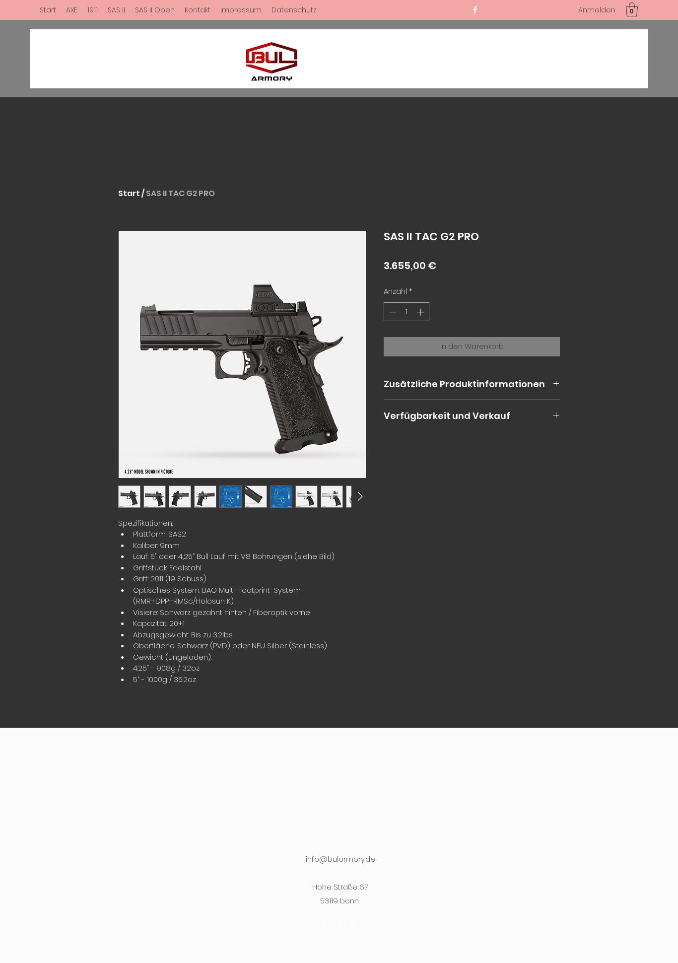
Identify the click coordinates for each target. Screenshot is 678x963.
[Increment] (421, 312)
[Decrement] (392, 312)
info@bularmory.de (340, 859)
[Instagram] (339, 924)
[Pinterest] (354, 924)
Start (129, 193)
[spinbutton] (407, 312)
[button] (632, 9)
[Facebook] (475, 10)
